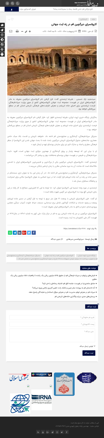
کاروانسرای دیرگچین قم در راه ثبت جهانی (74, 24)
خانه (93, 19)
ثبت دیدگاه (88, 353)
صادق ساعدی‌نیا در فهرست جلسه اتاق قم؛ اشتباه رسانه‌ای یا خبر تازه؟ (68, 283)
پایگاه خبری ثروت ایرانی (86, 255)
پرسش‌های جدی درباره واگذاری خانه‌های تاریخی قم (75, 296)
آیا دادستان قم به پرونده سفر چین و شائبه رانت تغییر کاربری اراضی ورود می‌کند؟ (63, 287)
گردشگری (83, 19)
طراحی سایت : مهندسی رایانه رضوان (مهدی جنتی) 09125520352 (77, 426)
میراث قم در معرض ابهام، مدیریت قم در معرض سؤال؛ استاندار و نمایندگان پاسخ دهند (62, 292)
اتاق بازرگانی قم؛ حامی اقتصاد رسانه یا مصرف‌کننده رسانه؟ (79, 9)
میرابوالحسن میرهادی (75, 239)
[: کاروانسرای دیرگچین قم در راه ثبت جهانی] (10, 31)
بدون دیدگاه (55, 239)
